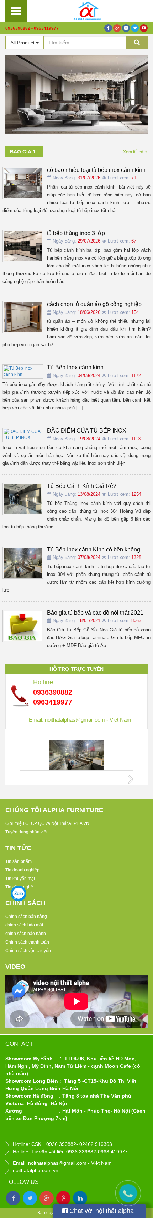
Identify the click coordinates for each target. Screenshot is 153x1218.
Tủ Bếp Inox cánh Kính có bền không (93, 550)
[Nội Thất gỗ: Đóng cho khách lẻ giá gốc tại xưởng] (87, 10)
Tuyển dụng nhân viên (27, 832)
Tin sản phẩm (18, 861)
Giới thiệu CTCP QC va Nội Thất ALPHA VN (47, 823)
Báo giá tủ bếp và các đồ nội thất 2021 (95, 613)
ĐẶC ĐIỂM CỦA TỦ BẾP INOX (86, 431)
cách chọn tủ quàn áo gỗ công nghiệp (94, 304)
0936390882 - (19, 28)
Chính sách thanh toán (27, 942)
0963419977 (46, 28)
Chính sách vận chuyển (28, 950)
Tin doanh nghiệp (22, 870)
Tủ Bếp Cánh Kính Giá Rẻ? (81, 486)
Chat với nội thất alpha (101, 1210)
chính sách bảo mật (24, 925)
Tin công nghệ (19, 887)
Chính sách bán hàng (26, 916)
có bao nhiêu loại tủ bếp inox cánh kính (96, 170)
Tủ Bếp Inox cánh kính (75, 367)
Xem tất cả (133, 151)
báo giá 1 (23, 151)
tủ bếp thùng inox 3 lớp (76, 233)
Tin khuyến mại (20, 878)
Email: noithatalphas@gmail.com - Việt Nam (80, 720)
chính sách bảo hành (25, 933)
